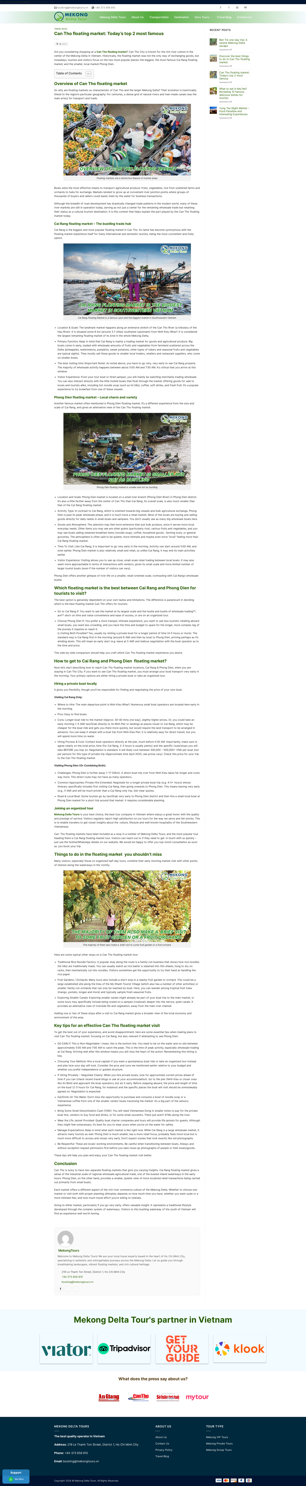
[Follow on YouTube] (247, 7)
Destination (181, 17)
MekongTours (68, 1250)
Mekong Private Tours (219, 1443)
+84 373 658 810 (72, 1276)
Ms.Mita (18, 1479)
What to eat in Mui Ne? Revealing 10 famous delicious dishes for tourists (233, 93)
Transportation (159, 17)
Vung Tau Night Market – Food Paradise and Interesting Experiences (234, 111)
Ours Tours (202, 17)
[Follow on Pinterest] (239, 7)
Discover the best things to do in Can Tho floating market (234, 59)
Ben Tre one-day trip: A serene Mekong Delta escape (233, 42)
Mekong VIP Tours (217, 1437)
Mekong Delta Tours (113, 17)
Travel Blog (224, 17)
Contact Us (244, 17)
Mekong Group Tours (219, 1449)
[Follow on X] (231, 7)
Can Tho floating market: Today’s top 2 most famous (234, 75)
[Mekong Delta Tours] (71, 17)
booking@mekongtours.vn (77, 1281)
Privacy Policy (163, 1449)
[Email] (76, 1289)
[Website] (68, 1289)
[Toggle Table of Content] (87, 74)
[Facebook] (61, 1289)
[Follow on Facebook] (222, 7)
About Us (137, 17)
